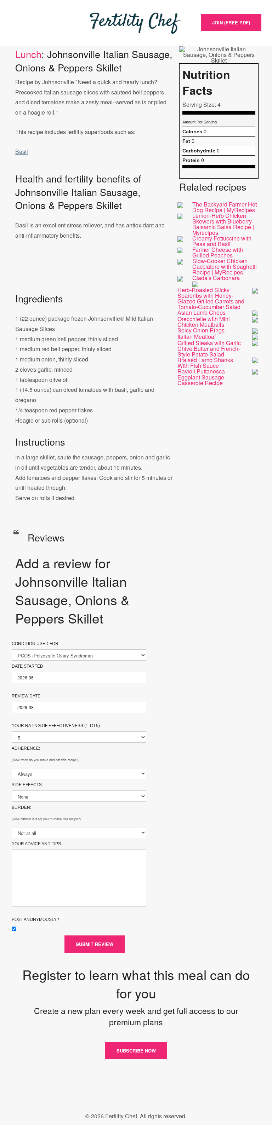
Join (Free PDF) (231, 22)
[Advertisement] (94, 273)
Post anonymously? (35, 919)
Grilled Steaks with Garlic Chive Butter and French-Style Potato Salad (209, 348)
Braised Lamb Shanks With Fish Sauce (205, 363)
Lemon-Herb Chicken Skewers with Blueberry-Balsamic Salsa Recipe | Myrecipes (223, 224)
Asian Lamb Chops (201, 312)
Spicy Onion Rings (201, 330)
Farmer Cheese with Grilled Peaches (217, 252)
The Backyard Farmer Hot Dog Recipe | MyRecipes (224, 207)
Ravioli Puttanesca (201, 371)
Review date (26, 696)
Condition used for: (36, 644)
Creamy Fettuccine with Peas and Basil (221, 241)
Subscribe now (136, 1050)
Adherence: (26, 748)
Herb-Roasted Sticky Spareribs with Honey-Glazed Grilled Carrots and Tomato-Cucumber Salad (210, 298)
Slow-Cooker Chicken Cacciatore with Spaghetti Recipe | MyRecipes (224, 266)
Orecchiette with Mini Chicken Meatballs (203, 322)
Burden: (21, 807)
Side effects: (27, 785)
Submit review (94, 944)
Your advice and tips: (37, 844)
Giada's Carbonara (216, 278)
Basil (21, 151)
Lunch (28, 54)
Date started (27, 666)
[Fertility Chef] (136, 23)
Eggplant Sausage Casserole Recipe (200, 380)
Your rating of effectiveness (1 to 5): (56, 726)
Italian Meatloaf (196, 336)
